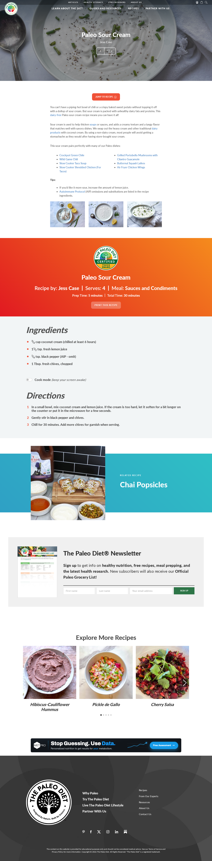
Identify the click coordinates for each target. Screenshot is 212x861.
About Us (136, 2)
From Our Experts (148, 796)
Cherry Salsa (162, 704)
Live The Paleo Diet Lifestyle (102, 805)
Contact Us (145, 814)
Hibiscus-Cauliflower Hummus (49, 707)
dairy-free (55, 115)
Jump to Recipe (104, 96)
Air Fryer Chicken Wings (131, 167)
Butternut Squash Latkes (131, 163)
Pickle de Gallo (106, 704)
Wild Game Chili (68, 159)
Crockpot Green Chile (71, 155)
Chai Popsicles (143, 484)
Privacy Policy (57, 852)
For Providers (116, 2)
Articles (73, 2)
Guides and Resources (105, 8)
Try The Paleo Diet (95, 799)
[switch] (29, 379)
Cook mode (60, 380)
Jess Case (106, 42)
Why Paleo (90, 793)
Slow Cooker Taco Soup (72, 163)
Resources (144, 802)
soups (93, 124)
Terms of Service (155, 849)
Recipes (133, 8)
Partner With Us (158, 8)
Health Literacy (93, 2)
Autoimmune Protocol (72, 191)
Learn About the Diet (67, 8)
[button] (184, 683)
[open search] (206, 2)
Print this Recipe (106, 305)
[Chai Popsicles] (76, 483)
